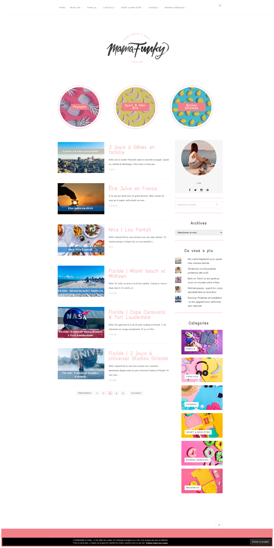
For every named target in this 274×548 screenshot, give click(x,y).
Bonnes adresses (175, 8)
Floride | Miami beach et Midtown (137, 274)
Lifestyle (108, 8)
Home (62, 8)
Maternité (192, 488)
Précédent (84, 393)
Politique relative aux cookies (157, 543)
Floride (113, 293)
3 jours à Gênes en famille (132, 150)
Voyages (153, 8)
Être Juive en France (133, 188)
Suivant (136, 393)
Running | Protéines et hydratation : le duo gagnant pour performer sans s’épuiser (205, 302)
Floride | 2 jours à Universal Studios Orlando (139, 356)
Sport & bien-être (131, 8)
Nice (111, 247)
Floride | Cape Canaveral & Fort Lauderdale (137, 315)
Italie (111, 169)
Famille (91, 8)
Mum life (75, 8)
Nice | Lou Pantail (130, 229)
